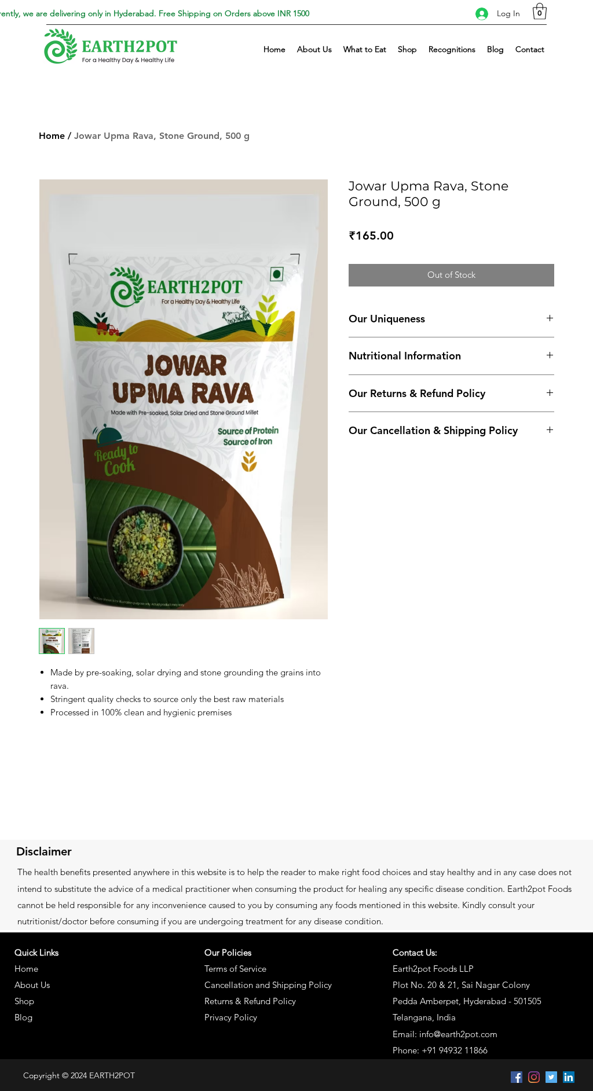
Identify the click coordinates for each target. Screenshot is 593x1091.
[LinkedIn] (568, 1077)
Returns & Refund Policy (250, 1001)
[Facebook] (516, 1077)
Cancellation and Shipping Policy (268, 984)
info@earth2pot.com (458, 1033)
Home (52, 135)
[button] (540, 11)
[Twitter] (551, 1077)
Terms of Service (235, 968)
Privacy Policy (230, 1017)
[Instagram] (534, 1077)
